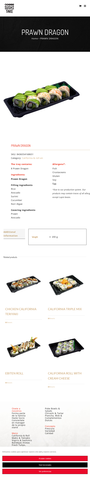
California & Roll (21, 435)
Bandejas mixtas (21, 442)
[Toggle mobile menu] (85, 6)
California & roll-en (32, 158)
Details (9, 322)
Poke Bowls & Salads (52, 409)
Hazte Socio (18, 418)
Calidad (49, 433)
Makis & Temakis (21, 438)
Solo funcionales (45, 465)
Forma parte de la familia (19, 414)
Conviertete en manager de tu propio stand (18, 424)
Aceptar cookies (45, 458)
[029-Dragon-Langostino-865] (45, 99)
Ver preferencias (45, 471)
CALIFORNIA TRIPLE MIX (65, 309)
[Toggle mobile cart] (80, 6)
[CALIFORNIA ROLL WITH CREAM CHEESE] (66, 348)
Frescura (49, 428)
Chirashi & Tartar (54, 413)
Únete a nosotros (17, 409)
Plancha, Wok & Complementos (53, 416)
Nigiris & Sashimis (22, 440)
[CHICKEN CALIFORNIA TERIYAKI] (24, 283)
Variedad (50, 431)
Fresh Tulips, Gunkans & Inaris (21, 446)
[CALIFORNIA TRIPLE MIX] (66, 283)
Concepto (50, 426)
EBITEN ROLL (14, 373)
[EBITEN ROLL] (24, 348)
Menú (15, 433)
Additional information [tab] (11, 233)
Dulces (48, 420)
